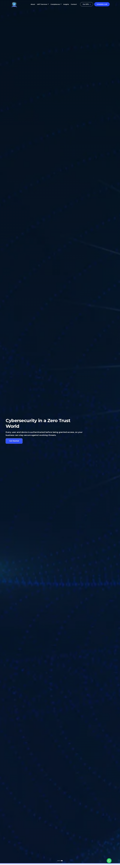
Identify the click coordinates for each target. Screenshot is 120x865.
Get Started (14, 441)
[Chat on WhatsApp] (109, 860)
